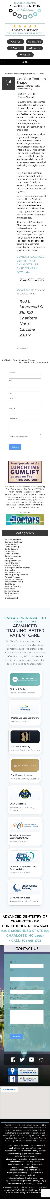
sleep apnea (9, 589)
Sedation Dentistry (12, 586)
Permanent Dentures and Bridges (25, 1167)
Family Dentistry (12, 563)
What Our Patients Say (15, 1178)
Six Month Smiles (33, 1169)
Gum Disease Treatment (33, 1153)
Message (14, 418)
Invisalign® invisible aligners (17, 568)
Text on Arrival (34, 42)
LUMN (38, 1190)
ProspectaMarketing (35, 1192)
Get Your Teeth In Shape (31, 81)
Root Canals (9, 584)
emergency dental (12, 561)
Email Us (35, 48)
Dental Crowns (11, 549)
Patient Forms (32, 1178)
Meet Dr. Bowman (21, 1145)
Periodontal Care (12, 572)
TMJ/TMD (8, 596)
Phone (13, 408)
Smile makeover (11, 591)
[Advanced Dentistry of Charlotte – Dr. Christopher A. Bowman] (25, 10)
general (20, 244)
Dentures (8, 558)
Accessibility (28, 1183)
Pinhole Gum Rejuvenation (16, 1159)
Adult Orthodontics (16, 1148)
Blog (22, 74)
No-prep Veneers (34, 1161)
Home (9, 1145)
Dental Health (33, 86)
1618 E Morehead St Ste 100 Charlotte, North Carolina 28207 (31, 318)
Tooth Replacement (34, 1164)
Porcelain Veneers (36, 1159)
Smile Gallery (32, 1175)
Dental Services (37, 1145)
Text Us (16, 48)
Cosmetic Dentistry (13, 542)
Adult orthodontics (13, 540)
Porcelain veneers (12, 577)
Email (12, 398)
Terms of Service (14, 1183)
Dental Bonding (11, 547)
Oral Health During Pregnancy (33, 362)
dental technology (12, 556)
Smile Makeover (36, 1172)
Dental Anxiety (11, 544)
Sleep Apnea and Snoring (17, 1172)
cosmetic (34, 244)
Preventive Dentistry (13, 579)
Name (12, 372)
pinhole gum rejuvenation (16, 575)
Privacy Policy (38, 1180)
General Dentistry (25, 88)
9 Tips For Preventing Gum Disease (19, 360)
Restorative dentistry (13, 582)
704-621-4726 (31, 280)
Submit (15, 447)
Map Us (26, 55)
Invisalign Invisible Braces (25, 1156)
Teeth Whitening (11, 593)
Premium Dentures (17, 1161)
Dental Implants (11, 554)
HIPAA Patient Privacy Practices (18, 1180)
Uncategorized (11, 598)
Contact (39, 1183)
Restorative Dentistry (16, 1164)
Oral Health (9, 570)
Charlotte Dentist (12, 74)
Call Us (16, 42)
